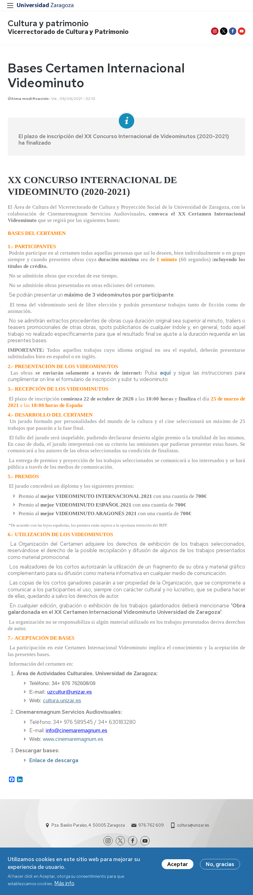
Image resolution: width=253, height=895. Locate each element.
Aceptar (177, 864)
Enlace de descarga (53, 760)
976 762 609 (151, 825)
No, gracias (220, 864)
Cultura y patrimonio (48, 23)
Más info (64, 883)
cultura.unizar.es (62, 701)
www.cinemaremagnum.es (73, 739)
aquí (165, 372)
